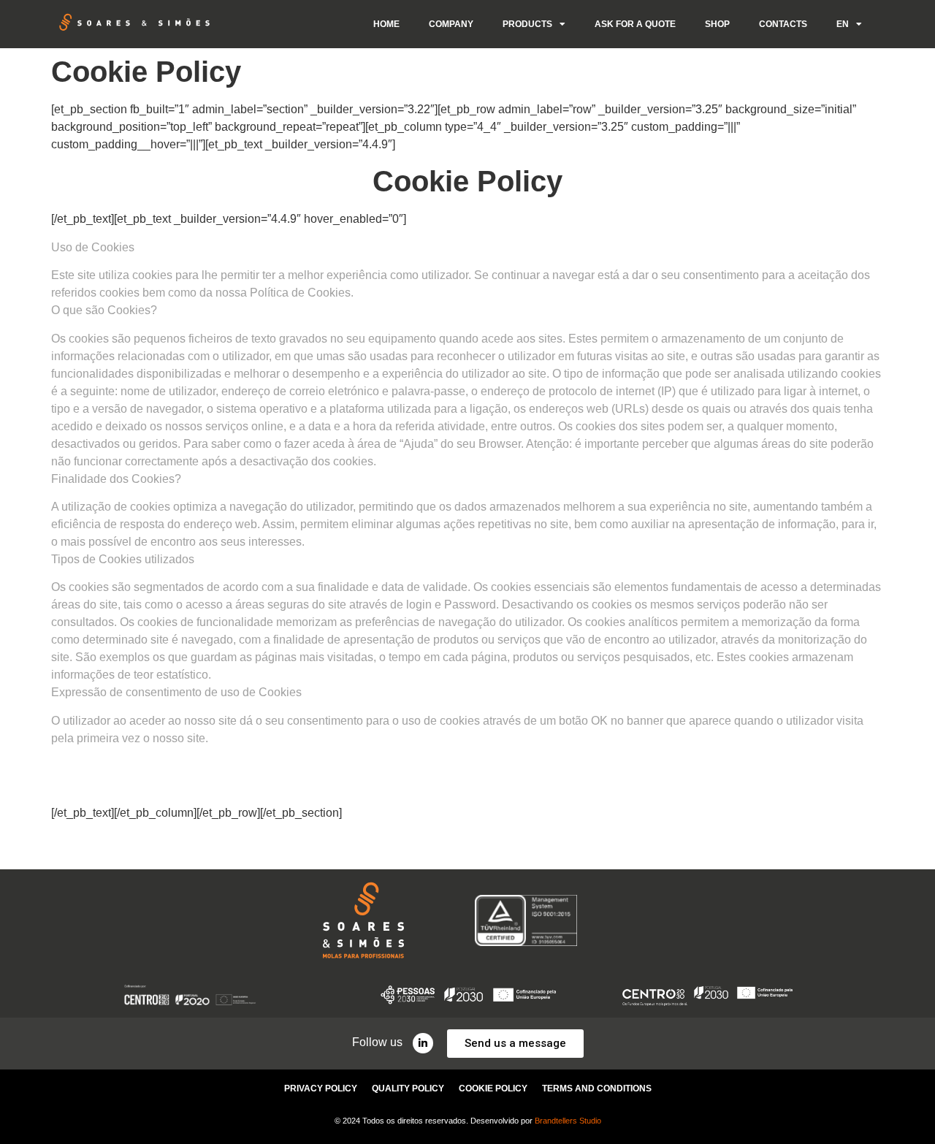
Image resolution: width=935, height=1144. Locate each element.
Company (451, 24)
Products (527, 24)
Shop (717, 24)
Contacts (783, 24)
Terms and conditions (597, 1088)
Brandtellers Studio (568, 1120)
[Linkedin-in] (423, 1043)
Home (386, 24)
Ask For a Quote (635, 24)
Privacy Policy (320, 1088)
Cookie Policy (493, 1088)
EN (842, 24)
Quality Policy (408, 1088)
